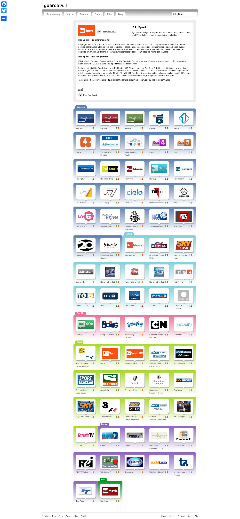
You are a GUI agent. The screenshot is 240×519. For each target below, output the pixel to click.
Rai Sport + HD (131, 363)
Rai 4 (151, 152)
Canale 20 (80, 255)
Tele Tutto (80, 501)
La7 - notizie (130, 306)
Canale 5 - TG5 (82, 306)
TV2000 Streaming (156, 226)
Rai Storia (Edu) (106, 179)
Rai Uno (79, 128)
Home (164, 516)
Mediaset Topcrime (156, 203)
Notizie (69, 14)
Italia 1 (176, 128)
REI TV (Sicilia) (82, 472)
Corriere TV (80, 282)
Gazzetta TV (81, 446)
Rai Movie (129, 179)
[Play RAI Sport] (86, 30)
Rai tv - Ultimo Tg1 (107, 282)
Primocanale (179, 446)
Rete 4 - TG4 (179, 282)
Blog (120, 14)
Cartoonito (178, 335)
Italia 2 (176, 203)
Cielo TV (128, 203)
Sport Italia (104, 390)
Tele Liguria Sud (106, 472)
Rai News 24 (130, 255)
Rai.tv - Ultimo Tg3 (156, 282)
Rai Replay (80, 179)
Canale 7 (103, 446)
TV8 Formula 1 (106, 417)
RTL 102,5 (178, 226)
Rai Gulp (152, 179)
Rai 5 (176, 152)
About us (45, 516)
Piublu (127, 446)
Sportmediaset (179, 363)
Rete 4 (78, 152)
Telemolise (129, 472)
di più (80, 89)
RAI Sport (104, 363)
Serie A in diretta (131, 390)
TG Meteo (153, 306)
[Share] (4, 18)
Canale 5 (152, 128)
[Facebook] (4, 4)
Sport (98, 14)
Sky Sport (178, 390)
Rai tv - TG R (105, 306)
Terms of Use (58, 516)
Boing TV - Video (107, 335)
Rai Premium (179, 179)
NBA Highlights (179, 417)
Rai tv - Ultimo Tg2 (132, 282)
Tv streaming (53, 14)
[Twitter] (4, 10)
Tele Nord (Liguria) (156, 472)
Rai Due (103, 128)
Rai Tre (128, 128)
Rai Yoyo (79, 335)
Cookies (84, 516)
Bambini (84, 14)
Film (109, 14)
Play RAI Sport (90, 95)
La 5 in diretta (81, 226)
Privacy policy (72, 516)
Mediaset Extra (106, 226)
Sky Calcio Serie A (83, 417)
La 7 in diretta (81, 203)
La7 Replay (104, 203)
